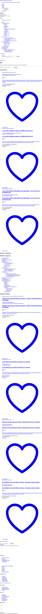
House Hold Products (10, 128)
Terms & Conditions (5, 596)
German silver (6, 45)
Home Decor (7, 188)
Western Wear (6, 291)
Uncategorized (4, 279)
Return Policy (4, 579)
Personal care (6, 35)
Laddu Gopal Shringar (8, 51)
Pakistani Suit (6, 31)
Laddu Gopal (4, 48)
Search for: (2, 13)
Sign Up (12, 543)
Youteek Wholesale (5, 589)
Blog (3, 6)
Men (3, 271)
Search (3, 55)
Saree (15, 72)
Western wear (6, 33)
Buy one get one (5, 47)
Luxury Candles (7, 43)
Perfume (3, 277)
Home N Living (7, 42)
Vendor (3, 590)
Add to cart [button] (4, 86)
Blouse (5, 32)
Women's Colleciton (5, 72)
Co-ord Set (6, 29)
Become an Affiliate (5, 588)
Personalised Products (6, 278)
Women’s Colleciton (5, 557)
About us (3, 576)
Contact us (4, 577)
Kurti (5, 283)
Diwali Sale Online (5, 571)
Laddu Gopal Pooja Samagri (9, 49)
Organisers (4, 128)
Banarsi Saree (9, 288)
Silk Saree (8, 290)
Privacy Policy (4, 578)
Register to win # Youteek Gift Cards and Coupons (11, 2)
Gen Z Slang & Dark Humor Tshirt (10, 40)
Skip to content (9, 0)
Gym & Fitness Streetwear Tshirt (10, 38)
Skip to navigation (3, 0)
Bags (5, 34)
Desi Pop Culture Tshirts (8, 37)
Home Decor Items (5, 41)
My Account (6, 9)
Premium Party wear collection (9, 28)
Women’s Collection (5, 23)
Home (3, 4)
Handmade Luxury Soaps (6, 259)
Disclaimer (4, 598)
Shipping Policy (5, 580)
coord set (3, 569)
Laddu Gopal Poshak (8, 50)
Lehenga (5, 30)
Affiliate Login (4, 587)
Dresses (5, 282)
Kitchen (11, 188)
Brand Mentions (5, 581)
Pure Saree (11, 72)
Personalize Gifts (5, 46)
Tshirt (3, 36)
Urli (5, 44)
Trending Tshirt (7, 39)
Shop (3, 5)
